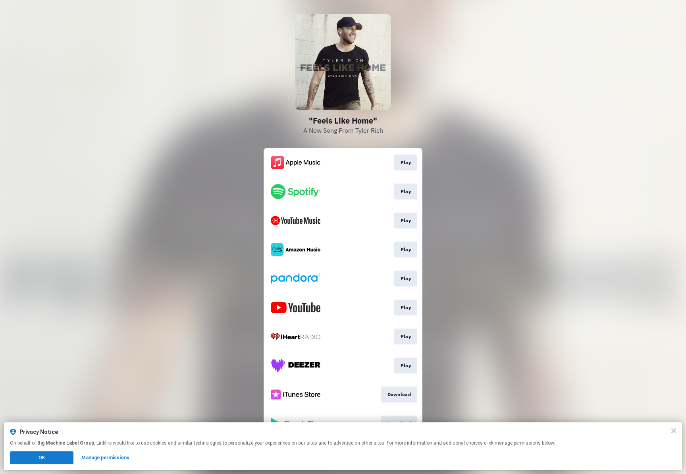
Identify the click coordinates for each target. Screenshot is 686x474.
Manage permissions (105, 457)
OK (42, 457)
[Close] (673, 430)
